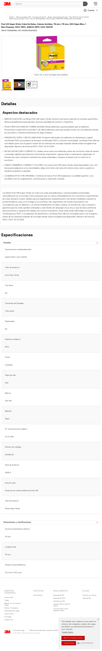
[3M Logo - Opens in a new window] (7, 4)
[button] (85, 643)
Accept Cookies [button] (69, 643)
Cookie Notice (67, 632)
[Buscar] (85, 4)
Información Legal (18, 630)
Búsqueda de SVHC (59, 598)
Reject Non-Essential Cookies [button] (73, 638)
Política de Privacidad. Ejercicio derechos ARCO (43, 630)
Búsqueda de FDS (58, 595)
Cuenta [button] (91, 11)
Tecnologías (8, 617)
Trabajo (6, 600)
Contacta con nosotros (89, 595)
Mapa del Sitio (86, 598)
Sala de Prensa (37, 595)
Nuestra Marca (9, 614)
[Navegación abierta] (95, 4)
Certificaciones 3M (59, 601)
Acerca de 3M (8, 597)
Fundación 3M (8, 620)
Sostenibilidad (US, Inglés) (11, 611)
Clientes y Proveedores (11, 608)
